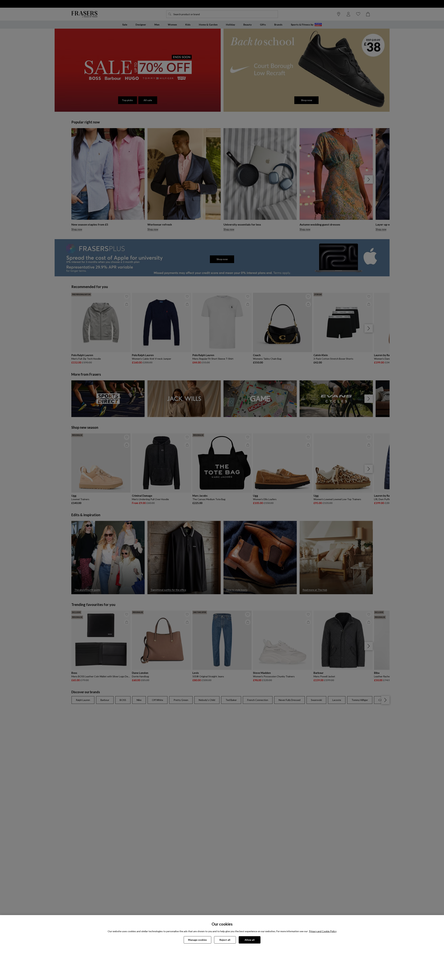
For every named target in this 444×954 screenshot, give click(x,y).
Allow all (250, 939)
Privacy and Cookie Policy (323, 931)
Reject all (224, 939)
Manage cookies (197, 939)
